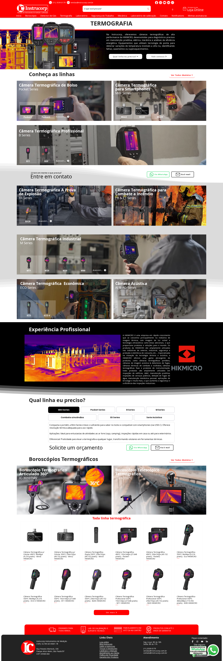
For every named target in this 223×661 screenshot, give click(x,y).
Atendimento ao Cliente (109, 653)
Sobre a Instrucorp (107, 646)
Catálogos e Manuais (108, 651)
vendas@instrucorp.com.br (82, 2)
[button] (172, 8)
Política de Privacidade (108, 655)
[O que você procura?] (148, 9)
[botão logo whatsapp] (214, 650)
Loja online (104, 642)
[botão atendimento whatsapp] (198, 650)
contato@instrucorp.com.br (155, 653)
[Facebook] (156, 2)
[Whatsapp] (172, 2)
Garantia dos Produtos (108, 657)
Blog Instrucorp (105, 644)
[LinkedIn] (168, 2)
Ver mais (113, 616)
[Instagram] (160, 2)
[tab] (63, 410)
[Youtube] (164, 2)
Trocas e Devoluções (108, 648)
